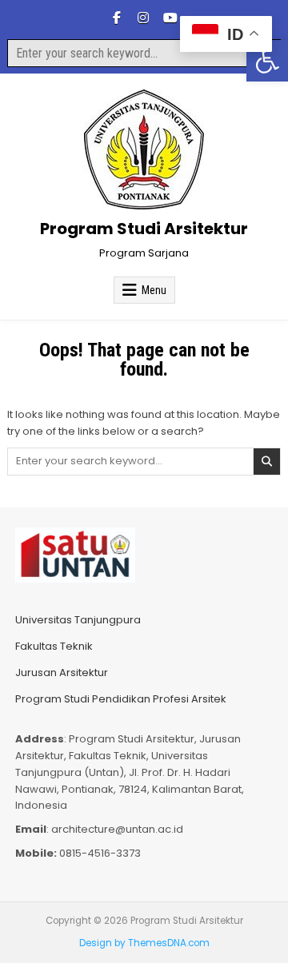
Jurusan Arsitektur (61, 672)
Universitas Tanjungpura (78, 619)
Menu (154, 290)
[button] (267, 61)
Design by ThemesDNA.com (144, 943)
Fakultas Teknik (54, 646)
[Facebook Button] (117, 17)
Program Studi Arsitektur (144, 228)
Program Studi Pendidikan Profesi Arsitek (120, 698)
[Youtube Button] (169, 17)
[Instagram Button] (143, 17)
